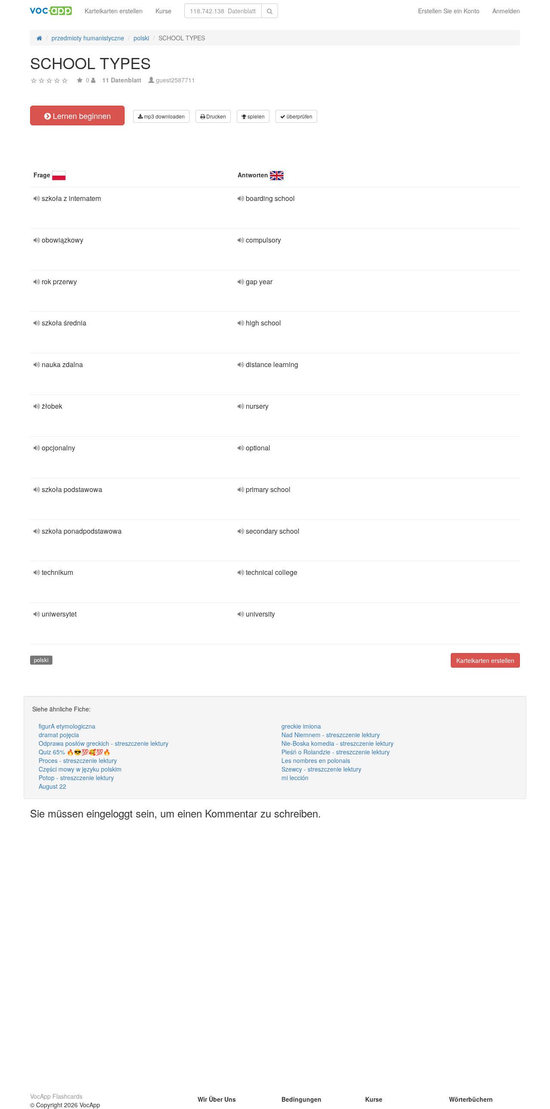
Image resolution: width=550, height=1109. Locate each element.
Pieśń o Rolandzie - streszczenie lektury (335, 751)
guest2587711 (175, 80)
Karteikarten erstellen (114, 10)
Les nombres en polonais (315, 760)
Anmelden (506, 10)
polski (41, 660)
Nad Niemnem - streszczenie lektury (330, 734)
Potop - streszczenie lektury (76, 777)
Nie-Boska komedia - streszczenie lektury (337, 743)
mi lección (295, 777)
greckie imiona (301, 726)
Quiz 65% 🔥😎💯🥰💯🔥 (74, 751)
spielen (255, 116)
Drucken (215, 116)
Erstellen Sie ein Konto (449, 10)
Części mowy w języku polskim (80, 769)
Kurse (163, 10)
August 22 (52, 786)
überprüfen (298, 116)
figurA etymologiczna (67, 726)
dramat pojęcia (59, 734)
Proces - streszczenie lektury (78, 760)
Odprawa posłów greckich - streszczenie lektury (103, 743)
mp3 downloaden (164, 116)
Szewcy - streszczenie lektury (321, 769)
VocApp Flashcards (56, 1096)
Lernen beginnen (81, 115)
